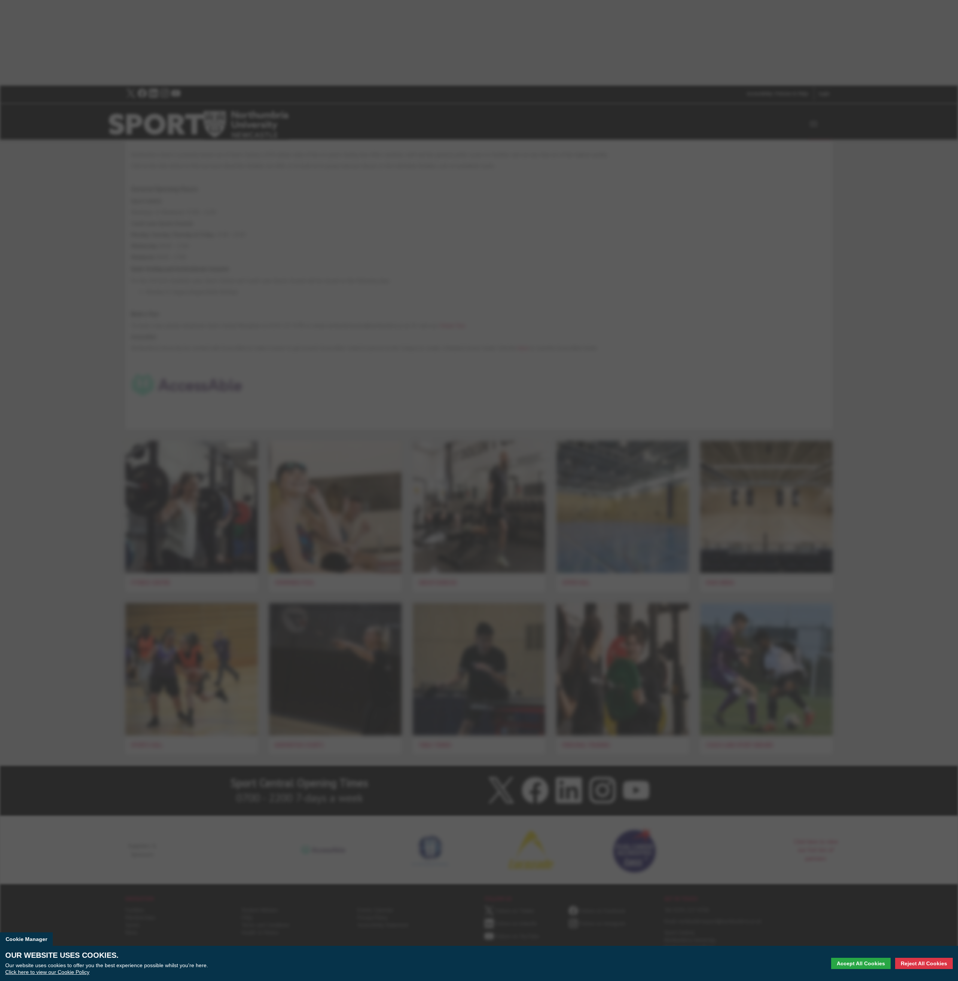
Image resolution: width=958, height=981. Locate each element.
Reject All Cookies (924, 963)
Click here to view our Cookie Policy (47, 972)
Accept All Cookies (861, 963)
